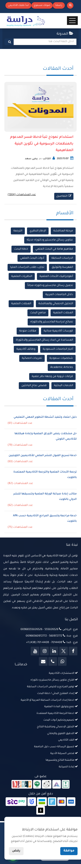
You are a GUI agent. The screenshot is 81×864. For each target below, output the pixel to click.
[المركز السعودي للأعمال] (56, 784)
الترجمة (17, 230)
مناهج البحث (38, 312)
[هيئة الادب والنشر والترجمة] (21, 784)
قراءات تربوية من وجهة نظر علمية (52, 376)
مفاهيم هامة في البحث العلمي (54, 249)
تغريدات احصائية (32, 358)
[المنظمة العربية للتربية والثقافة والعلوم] (37, 784)
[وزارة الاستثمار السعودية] (66, 784)
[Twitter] (63, 651)
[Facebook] (73, 651)
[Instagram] (44, 651)
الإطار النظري (38, 230)
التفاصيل (61, 196)
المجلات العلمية (21, 303)
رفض (16, 851)
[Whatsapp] (62, 661)
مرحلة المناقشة (63, 230)
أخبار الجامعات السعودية (58, 349)
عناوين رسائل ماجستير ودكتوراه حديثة (50, 240)
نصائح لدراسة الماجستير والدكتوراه (51, 321)
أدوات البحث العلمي (32, 258)
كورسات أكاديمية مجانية (58, 331)
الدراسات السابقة (62, 258)
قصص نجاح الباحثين (34, 385)
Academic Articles (61, 367)
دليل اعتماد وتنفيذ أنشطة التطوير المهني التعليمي (45, 417)
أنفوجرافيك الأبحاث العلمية (56, 276)
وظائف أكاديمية (25, 349)
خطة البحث (21, 249)
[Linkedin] (54, 651)
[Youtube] (35, 651)
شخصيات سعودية (61, 358)
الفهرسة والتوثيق (62, 267)
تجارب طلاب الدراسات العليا (27, 267)
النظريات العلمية (21, 276)
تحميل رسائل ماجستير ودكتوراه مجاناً (50, 285)
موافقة (69, 851)
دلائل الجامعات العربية (59, 294)
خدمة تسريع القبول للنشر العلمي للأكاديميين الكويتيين (43, 455)
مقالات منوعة (27, 331)
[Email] (43, 661)
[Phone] (52, 661)
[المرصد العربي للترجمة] (46, 784)
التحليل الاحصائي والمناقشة (55, 303)
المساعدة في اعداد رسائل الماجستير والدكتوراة (44, 340)
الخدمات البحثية (63, 385)
